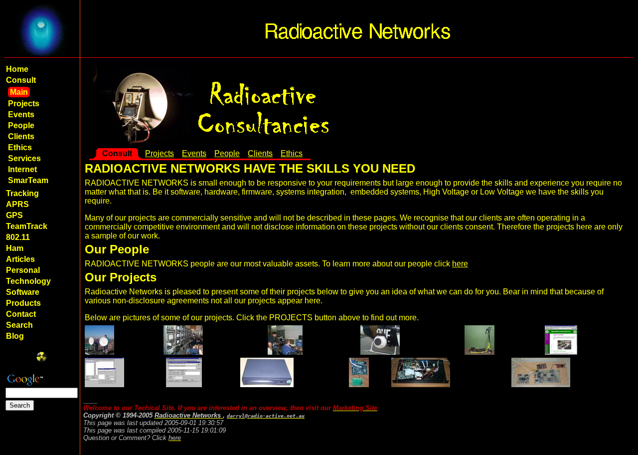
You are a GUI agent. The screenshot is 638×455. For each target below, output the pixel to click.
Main (19, 92)
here (460, 263)
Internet (22, 169)
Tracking (22, 193)
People (21, 125)
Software (22, 292)
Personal (23, 270)
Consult (21, 80)
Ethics (20, 147)
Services (24, 158)
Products (23, 303)
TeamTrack (26, 226)
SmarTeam (28, 180)
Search (19, 325)
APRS (17, 204)
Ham (14, 248)
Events (21, 114)
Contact (21, 314)
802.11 (18, 237)
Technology (28, 281)
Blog (15, 336)
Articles (20, 259)
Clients (21, 136)
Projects (23, 103)
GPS (14, 215)
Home (17, 69)
